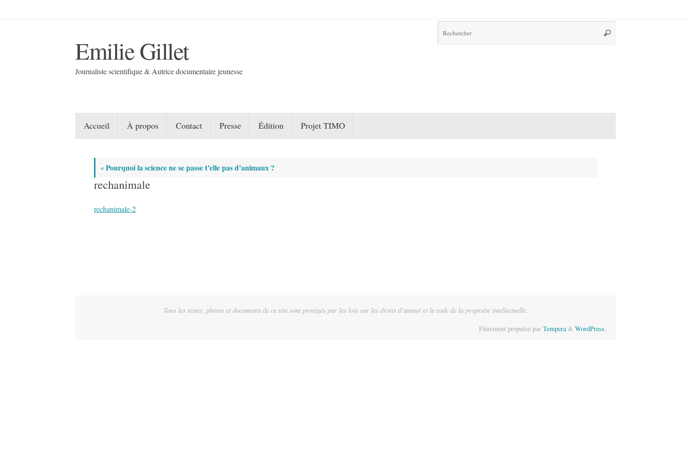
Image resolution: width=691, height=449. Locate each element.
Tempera (554, 328)
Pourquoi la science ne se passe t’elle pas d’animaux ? (187, 167)
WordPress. (590, 328)
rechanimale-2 (115, 209)
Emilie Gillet (132, 50)
